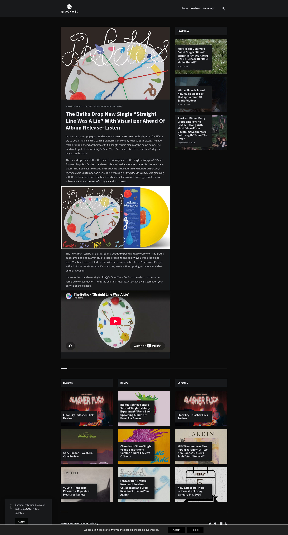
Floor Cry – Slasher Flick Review (78, 416)
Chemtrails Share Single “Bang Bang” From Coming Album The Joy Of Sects (135, 451)
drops (185, 8)
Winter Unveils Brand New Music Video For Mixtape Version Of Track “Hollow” (191, 95)
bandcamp (72, 257)
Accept (176, 529)
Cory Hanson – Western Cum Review (78, 454)
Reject (195, 529)
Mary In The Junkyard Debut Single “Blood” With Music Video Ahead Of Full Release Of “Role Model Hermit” (193, 55)
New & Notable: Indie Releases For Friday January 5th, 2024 (191, 491)
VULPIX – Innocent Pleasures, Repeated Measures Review (76, 491)
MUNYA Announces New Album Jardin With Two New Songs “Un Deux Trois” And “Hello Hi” (193, 451)
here (68, 262)
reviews (195, 8)
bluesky (22, 509)
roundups (208, 8)
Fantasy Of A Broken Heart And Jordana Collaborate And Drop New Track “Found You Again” (134, 487)
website (79, 270)
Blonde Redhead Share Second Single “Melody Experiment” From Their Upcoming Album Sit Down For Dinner (136, 411)
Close (21, 521)
